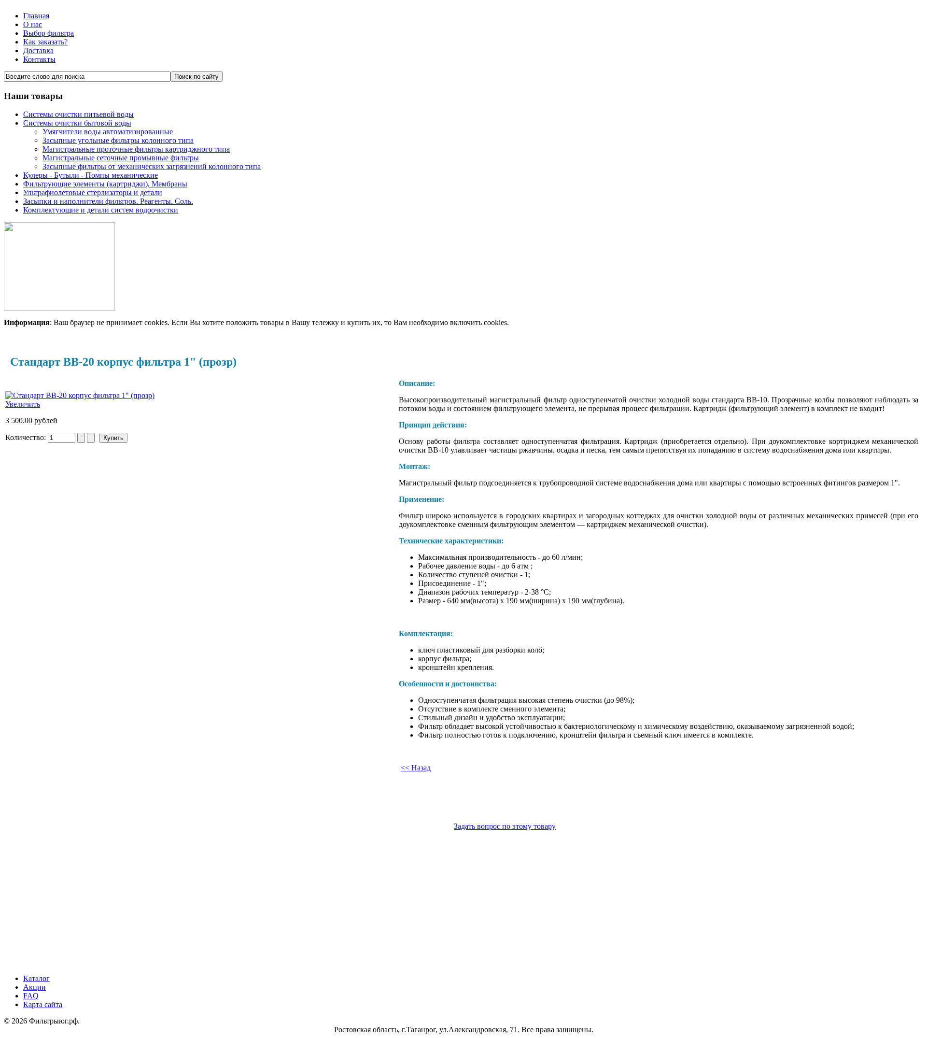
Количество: (26, 437)
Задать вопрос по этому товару (505, 826)
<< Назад (416, 768)
